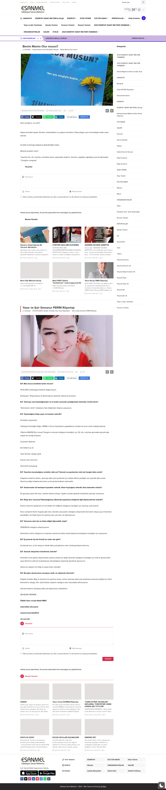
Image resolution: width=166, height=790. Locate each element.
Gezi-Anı (120, 134)
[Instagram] (29, 778)
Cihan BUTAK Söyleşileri (125, 90)
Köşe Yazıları (121, 176)
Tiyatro (119, 254)
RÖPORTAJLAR (122, 224)
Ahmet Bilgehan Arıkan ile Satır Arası (129, 72)
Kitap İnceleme (37, 50)
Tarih (118, 248)
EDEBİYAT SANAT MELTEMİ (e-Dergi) (129, 108)
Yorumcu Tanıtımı (123, 308)
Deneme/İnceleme (123, 96)
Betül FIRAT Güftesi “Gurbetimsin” (60, 282)
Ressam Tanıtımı (122, 218)
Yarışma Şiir (121, 290)
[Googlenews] (41, 778)
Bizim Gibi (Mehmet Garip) (30, 281)
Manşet (56, 50)
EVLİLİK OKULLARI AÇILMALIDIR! (66, 737)
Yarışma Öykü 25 (123, 284)
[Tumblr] (48, 778)
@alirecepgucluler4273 (73, 283)
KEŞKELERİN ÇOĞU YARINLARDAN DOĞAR (62, 38)
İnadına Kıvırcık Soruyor (125, 152)
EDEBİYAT (120, 102)
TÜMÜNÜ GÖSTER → (139, 38)
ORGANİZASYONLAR (124, 200)
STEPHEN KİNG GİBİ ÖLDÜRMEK (66, 245)
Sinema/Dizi (121, 242)
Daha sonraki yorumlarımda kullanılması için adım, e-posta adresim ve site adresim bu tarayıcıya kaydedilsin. (60, 197)
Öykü (119, 206)
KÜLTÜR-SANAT (48, 50)
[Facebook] (21, 778)
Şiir (118, 236)
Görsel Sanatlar (122, 140)
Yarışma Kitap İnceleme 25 (126, 272)
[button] (161, 785)
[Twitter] (25, 778)
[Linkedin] (33, 778)
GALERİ (119, 128)
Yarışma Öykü (121, 278)
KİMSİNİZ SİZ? (90, 737)
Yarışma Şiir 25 (122, 296)
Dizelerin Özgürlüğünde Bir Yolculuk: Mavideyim (31, 246)
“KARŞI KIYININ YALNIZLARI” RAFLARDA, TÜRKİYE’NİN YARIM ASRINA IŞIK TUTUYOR (98, 704)
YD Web (103, 787)
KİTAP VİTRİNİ (121, 170)
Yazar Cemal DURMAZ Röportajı (65, 702)
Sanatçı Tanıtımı (122, 230)
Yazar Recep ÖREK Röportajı (96, 281)
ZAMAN (23, 702)
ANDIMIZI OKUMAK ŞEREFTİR (97, 245)
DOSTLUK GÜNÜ (27, 737)
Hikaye (119, 146)
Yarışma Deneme (123, 260)
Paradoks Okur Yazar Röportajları (59, 311)
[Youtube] (37, 778)
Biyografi (120, 84)
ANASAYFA (121, 78)
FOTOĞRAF (121, 122)
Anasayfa (27, 50)
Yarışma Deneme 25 (124, 266)
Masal (119, 194)
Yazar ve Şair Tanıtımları (125, 302)
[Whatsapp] (45, 778)
